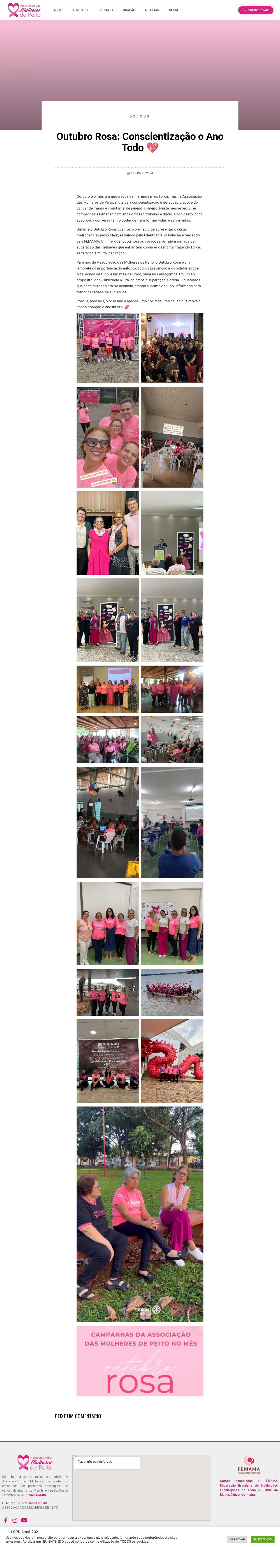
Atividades (80, 10)
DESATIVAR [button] (237, 1539)
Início (57, 10)
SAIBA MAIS (37, 1495)
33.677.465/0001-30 (32, 1503)
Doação (129, 10)
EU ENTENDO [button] (262, 1539)
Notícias (152, 10)
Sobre (174, 10)
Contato (106, 10)
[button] (255, 10)
